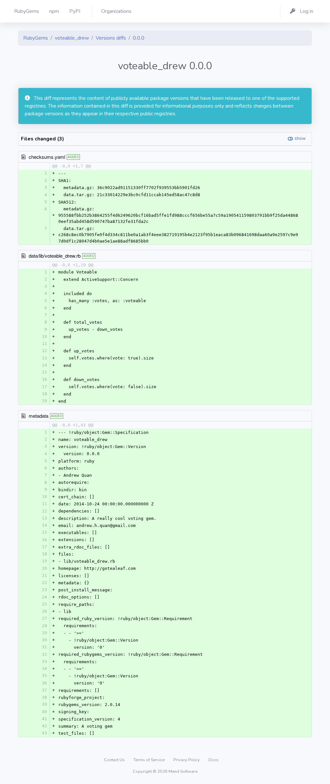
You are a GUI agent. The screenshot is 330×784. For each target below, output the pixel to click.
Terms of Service (149, 760)
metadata (38, 415)
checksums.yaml (47, 156)
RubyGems (35, 38)
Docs (213, 760)
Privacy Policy (187, 760)
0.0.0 (138, 38)
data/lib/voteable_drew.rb (55, 255)
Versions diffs (111, 38)
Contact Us (115, 760)
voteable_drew (72, 38)
